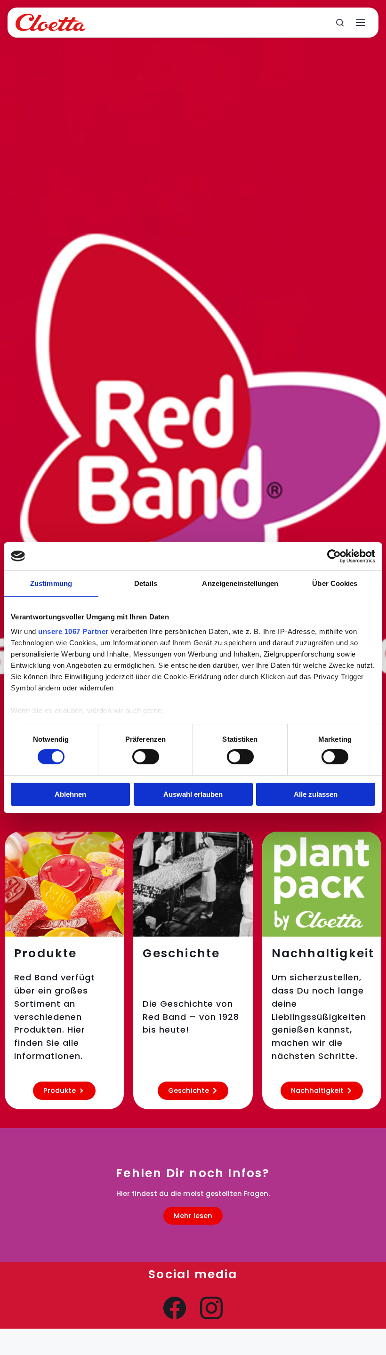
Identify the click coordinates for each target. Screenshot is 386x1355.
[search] (340, 22)
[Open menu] (360, 22)
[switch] (145, 756)
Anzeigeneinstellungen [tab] (240, 583)
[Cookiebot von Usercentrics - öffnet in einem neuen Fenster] (334, 556)
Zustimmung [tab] (51, 583)
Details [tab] (145, 583)
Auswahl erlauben (193, 794)
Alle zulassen (316, 794)
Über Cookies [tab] (334, 583)
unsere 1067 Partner (73, 631)
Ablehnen (70, 794)
